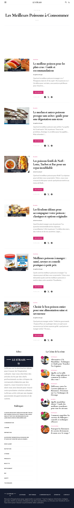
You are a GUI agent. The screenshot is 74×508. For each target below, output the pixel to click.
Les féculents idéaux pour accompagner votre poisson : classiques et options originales (50, 213)
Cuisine (35, 302)
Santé (6, 478)
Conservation (9, 422)
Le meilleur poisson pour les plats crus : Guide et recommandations (49, 67)
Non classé (8, 444)
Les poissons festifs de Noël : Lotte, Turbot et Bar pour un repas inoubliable (49, 164)
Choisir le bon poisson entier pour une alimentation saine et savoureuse (50, 310)
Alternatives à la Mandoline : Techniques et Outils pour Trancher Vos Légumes (60, 362)
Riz (5, 473)
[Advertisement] (37, 44)
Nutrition (35, 59)
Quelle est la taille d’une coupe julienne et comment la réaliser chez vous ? (60, 376)
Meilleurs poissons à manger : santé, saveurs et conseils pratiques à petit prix (49, 261)
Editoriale (32, 494)
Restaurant (8, 468)
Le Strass (22, 494)
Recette (35, 108)
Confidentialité (45, 494)
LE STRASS (37, 2)
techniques (8, 483)
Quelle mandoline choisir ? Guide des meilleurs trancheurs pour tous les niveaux (59, 405)
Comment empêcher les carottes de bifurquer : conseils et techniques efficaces (60, 418)
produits (7, 458)
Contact (67, 494)
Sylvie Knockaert (37, 172)
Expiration (8, 432)
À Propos (57, 494)
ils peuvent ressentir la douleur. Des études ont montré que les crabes (16, 438)
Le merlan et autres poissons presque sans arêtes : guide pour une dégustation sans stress (50, 115)
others (6, 453)
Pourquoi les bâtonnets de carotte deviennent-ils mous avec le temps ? (60, 431)
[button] (69, 2)
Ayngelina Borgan (38, 74)
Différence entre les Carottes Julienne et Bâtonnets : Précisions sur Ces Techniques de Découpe (59, 390)
